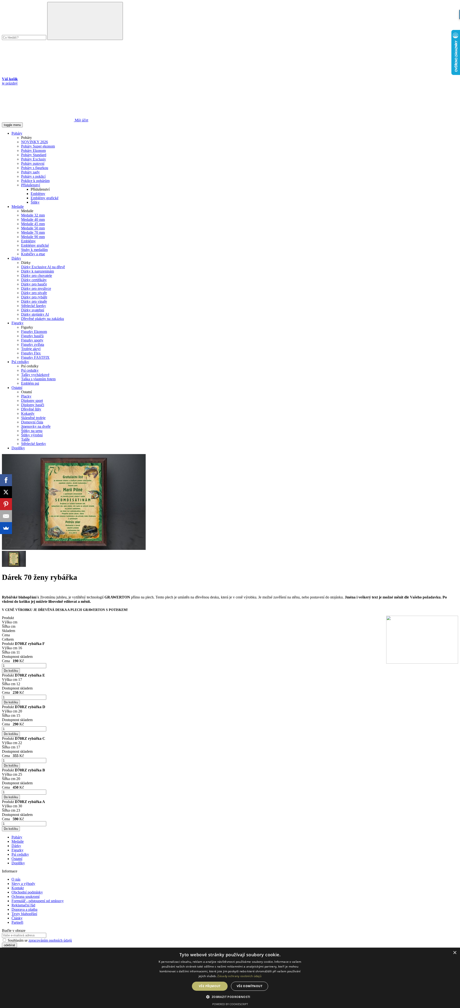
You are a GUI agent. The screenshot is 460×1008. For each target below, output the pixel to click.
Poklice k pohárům (35, 181)
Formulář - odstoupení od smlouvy (38, 901)
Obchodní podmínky (27, 892)
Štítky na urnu (31, 431)
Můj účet (81, 120)
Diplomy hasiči (32, 405)
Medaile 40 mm (33, 219)
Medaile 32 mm (33, 215)
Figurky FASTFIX (35, 357)
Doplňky (18, 448)
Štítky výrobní (32, 435)
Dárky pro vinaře (34, 301)
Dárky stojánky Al (35, 314)
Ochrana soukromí (26, 896)
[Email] (6, 516)
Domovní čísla (32, 422)
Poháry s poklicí (33, 176)
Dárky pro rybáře (34, 297)
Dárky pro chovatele (36, 275)
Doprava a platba (24, 909)
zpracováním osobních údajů (50, 940)
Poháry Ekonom (33, 150)
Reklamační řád (23, 905)
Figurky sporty (32, 340)
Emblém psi (30, 383)
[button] (230, 996)
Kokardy (27, 413)
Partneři (17, 922)
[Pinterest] (6, 504)
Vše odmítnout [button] (249, 986)
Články (17, 918)
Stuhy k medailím (34, 250)
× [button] (454, 953)
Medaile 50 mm (33, 228)
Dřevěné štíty (31, 409)
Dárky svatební (32, 310)
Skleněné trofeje (33, 418)
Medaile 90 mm (33, 237)
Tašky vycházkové (35, 375)
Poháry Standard (33, 155)
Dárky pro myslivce (36, 288)
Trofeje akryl (30, 349)
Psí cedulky (20, 362)
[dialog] (230, 978)
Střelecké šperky (33, 306)
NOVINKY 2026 (34, 142)
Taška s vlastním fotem (38, 379)
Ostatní (17, 388)
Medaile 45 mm (33, 224)
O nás (16, 879)
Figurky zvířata (32, 344)
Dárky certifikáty (34, 280)
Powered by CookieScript (230, 1004)
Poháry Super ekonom (38, 146)
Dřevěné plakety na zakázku (42, 319)
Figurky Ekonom (34, 332)
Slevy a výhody (23, 884)
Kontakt (18, 888)
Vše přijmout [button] (210, 986)
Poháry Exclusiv (33, 159)
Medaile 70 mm (33, 232)
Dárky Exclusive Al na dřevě (43, 267)
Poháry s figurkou (34, 168)
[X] (6, 492)
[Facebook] (6, 480)
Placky (26, 396)
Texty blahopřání (24, 914)
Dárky (16, 258)
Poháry (17, 133)
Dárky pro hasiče (34, 284)
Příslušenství (30, 185)
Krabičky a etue (33, 254)
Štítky (35, 202)
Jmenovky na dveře (36, 426)
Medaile (18, 207)
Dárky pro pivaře (34, 293)
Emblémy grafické (44, 198)
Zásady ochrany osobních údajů (239, 976)
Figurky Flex (31, 353)
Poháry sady (30, 172)
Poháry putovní (32, 163)
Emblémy (38, 194)
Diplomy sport (32, 401)
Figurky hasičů (32, 336)
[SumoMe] (6, 528)
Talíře (25, 439)
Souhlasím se (39, 940)
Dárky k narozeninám (37, 271)
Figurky (17, 323)
